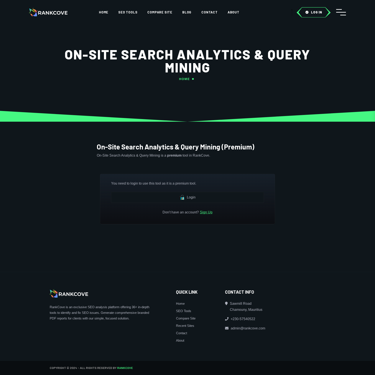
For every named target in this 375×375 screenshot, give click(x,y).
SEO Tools (127, 12)
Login (191, 197)
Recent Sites (185, 326)
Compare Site (159, 12)
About (233, 12)
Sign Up (206, 212)
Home (103, 12)
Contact (209, 12)
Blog (186, 12)
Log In (316, 12)
